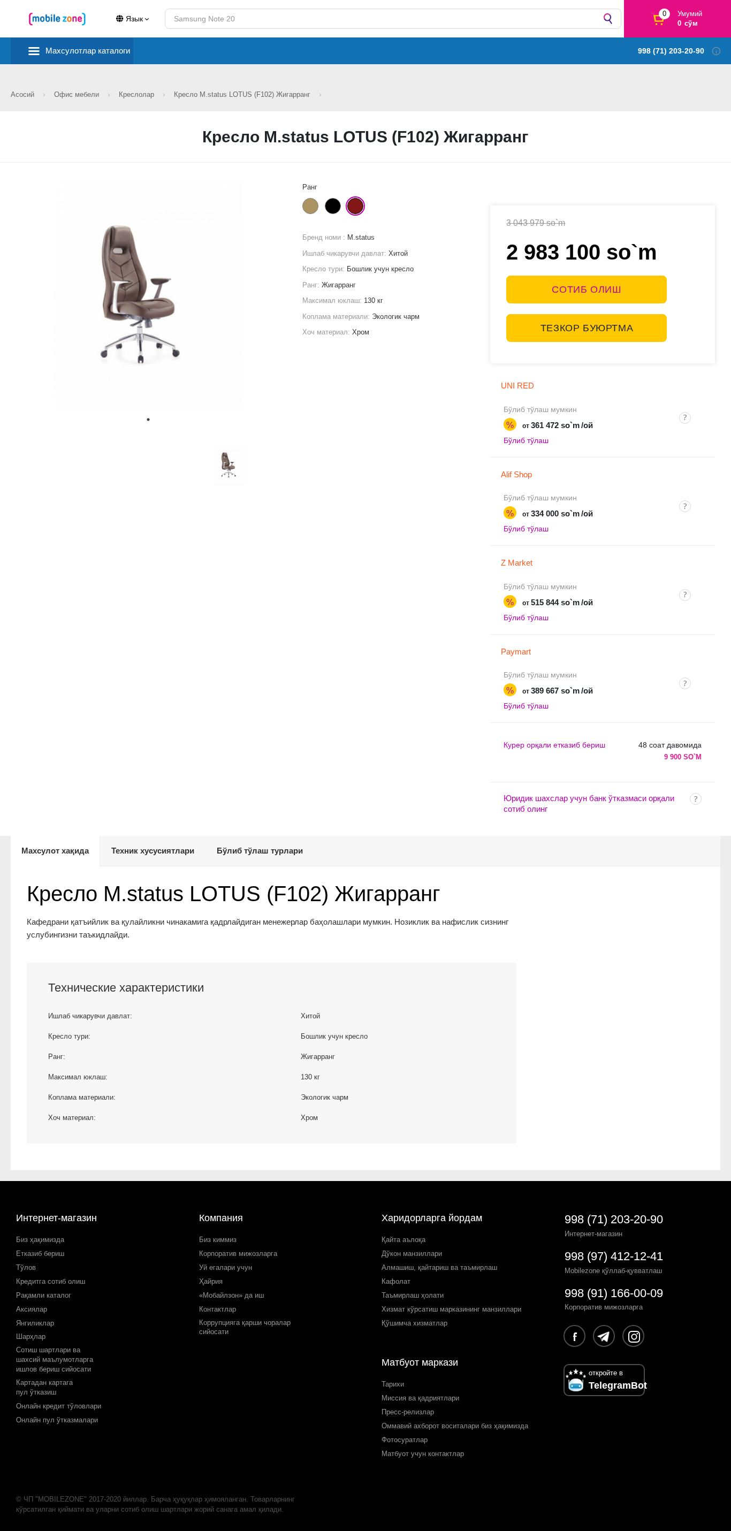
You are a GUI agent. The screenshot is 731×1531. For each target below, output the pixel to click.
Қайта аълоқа (403, 1240)
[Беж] (310, 206)
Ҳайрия (211, 1281)
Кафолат (396, 1281)
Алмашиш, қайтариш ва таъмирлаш (439, 1267)
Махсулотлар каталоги (87, 50)
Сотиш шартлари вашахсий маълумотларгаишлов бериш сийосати (54, 1359)
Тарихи (393, 1384)
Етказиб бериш (40, 1254)
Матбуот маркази (420, 1362)
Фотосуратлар (405, 1440)
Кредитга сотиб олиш (50, 1281)
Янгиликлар (35, 1323)
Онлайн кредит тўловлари (58, 1406)
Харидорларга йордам (432, 1218)
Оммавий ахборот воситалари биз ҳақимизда (455, 1426)
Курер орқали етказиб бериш (554, 745)
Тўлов (26, 1267)
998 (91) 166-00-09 (614, 1293)
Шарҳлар (30, 1336)
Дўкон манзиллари (412, 1254)
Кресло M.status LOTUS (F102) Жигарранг (243, 94)
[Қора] (333, 206)
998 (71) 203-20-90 (614, 1219)
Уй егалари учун (225, 1267)
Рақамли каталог (43, 1295)
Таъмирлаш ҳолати (413, 1295)
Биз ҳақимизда (40, 1240)
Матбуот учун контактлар (423, 1454)
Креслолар (137, 94)
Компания (221, 1218)
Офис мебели (77, 94)
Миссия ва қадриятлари (420, 1398)
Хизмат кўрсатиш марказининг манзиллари (451, 1309)
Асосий (23, 94)
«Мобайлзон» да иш (231, 1295)
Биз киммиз (218, 1240)
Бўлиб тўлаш (526, 440)
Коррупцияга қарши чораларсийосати (245, 1327)
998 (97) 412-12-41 (614, 1256)
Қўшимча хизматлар (414, 1323)
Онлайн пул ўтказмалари (57, 1420)
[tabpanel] (148, 295)
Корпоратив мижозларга (238, 1254)
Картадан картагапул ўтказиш (44, 1387)
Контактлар (217, 1309)
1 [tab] (148, 419)
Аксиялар (31, 1309)
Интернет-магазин (56, 1218)
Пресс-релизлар (408, 1412)
